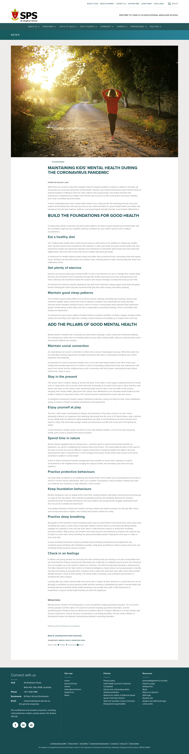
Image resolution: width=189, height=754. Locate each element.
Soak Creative (134, 743)
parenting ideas (78, 640)
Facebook (71, 645)
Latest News (146, 4)
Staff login (146, 695)
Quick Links (159, 4)
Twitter (62, 645)
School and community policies (116, 689)
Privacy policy (109, 681)
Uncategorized (58, 162)
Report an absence (150, 692)
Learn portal (147, 704)
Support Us (69, 692)
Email (81, 645)
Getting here (133, 4)
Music (144, 689)
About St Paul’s (70, 683)
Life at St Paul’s (67, 26)
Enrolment (48, 26)
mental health (65, 640)
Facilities (154, 26)
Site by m (124, 743)
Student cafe (147, 698)
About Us (32, 26)
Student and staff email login (154, 701)
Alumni (67, 686)
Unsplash (76, 626)
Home (67, 681)
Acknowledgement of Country (154, 681)
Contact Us (121, 4)
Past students (87, 26)
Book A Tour (92, 4)
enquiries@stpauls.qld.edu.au (37, 701)
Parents (121, 26)
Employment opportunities (114, 704)
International (137, 26)
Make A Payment (107, 4)
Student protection (111, 692)
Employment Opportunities (99, 743)
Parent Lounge (148, 683)
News (66, 695)
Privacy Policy (73, 743)
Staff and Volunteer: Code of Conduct (119, 701)
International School (72, 689)
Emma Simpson (62, 626)
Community (105, 26)
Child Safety (84, 743)
